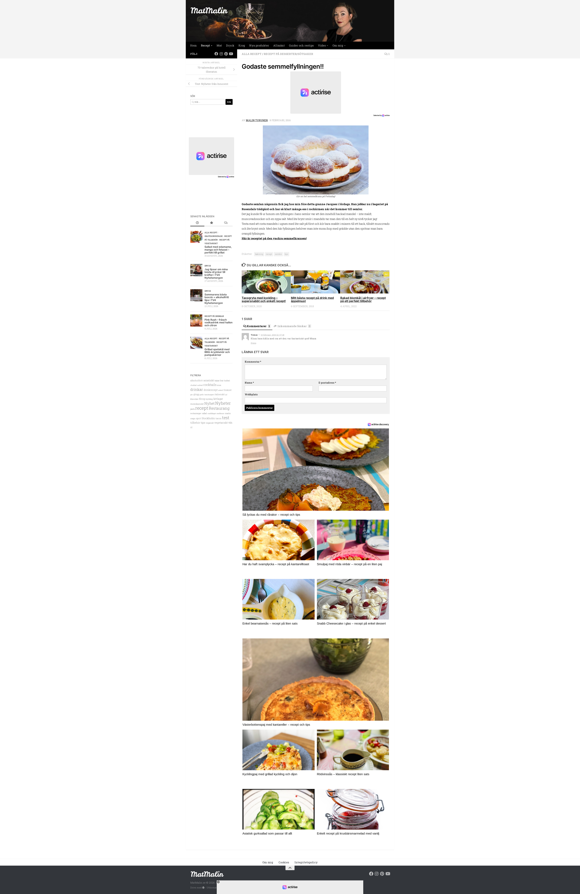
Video (322, 45)
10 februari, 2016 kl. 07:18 (272, 334)
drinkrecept (211, 389)
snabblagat (211, 413)
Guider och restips (301, 45)
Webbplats (251, 394)
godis (202, 394)
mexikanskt (197, 403)
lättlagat (218, 398)
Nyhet (209, 403)
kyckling (209, 399)
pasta (192, 409)
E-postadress (327, 382)
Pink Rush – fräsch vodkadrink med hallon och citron (218, 322)
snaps (192, 418)
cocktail (200, 385)
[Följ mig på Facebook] (216, 54)
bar (222, 380)
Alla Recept (251, 54)
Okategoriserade (214, 236)
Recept (205, 45)
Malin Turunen (257, 120)
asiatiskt (208, 380)
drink (219, 385)
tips (286, 254)
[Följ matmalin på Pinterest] (226, 54)
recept (269, 254)
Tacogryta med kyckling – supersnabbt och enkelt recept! (264, 299)
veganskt (210, 423)
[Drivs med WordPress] (203, 888)
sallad (204, 413)
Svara (253, 343)
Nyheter (223, 403)
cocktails (209, 385)
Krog (241, 45)
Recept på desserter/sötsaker (288, 54)
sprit (198, 418)
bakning (259, 254)
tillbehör (195, 422)
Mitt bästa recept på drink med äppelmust (312, 299)
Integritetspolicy (306, 862)
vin (230, 422)
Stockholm (208, 418)
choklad (193, 385)
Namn (249, 382)
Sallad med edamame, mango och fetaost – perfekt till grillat (218, 249)
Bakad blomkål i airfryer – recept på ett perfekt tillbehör (363, 299)
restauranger (195, 413)
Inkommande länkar (293, 326)
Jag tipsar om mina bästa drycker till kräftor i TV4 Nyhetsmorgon (216, 273)
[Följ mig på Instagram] (221, 54)
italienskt (219, 394)
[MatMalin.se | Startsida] (209, 10)
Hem (193, 45)
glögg (196, 394)
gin (191, 394)
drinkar (196, 389)
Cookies (284, 862)
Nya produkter (259, 45)
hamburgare (209, 394)
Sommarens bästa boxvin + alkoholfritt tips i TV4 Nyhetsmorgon (217, 298)
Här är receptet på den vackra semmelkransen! (274, 238)
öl (191, 427)
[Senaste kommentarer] (226, 222)
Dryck (230, 45)
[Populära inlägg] (211, 222)
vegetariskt (221, 422)
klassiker (194, 399)
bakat (217, 380)
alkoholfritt (196, 380)
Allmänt (279, 45)
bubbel (227, 380)
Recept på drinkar (214, 316)
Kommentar (253, 361)
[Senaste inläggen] (197, 222)
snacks (228, 413)
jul (226, 395)
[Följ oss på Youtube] (231, 54)
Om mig (337, 45)
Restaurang (219, 408)
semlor (278, 254)
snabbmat (220, 413)
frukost (228, 389)
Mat (219, 45)
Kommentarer (258, 326)
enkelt (220, 390)
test (225, 417)
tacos (218, 418)
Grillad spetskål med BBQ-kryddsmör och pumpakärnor (217, 352)
